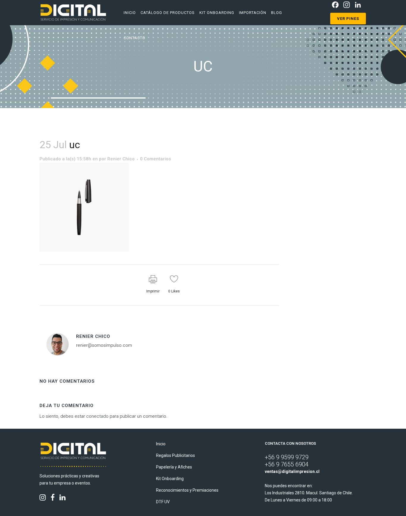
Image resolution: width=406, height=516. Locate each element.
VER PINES (348, 18)
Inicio (161, 443)
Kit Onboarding (170, 478)
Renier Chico (121, 159)
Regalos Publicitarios (175, 455)
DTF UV (163, 501)
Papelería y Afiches (174, 467)
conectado (97, 416)
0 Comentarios (155, 159)
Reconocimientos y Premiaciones (187, 490)
